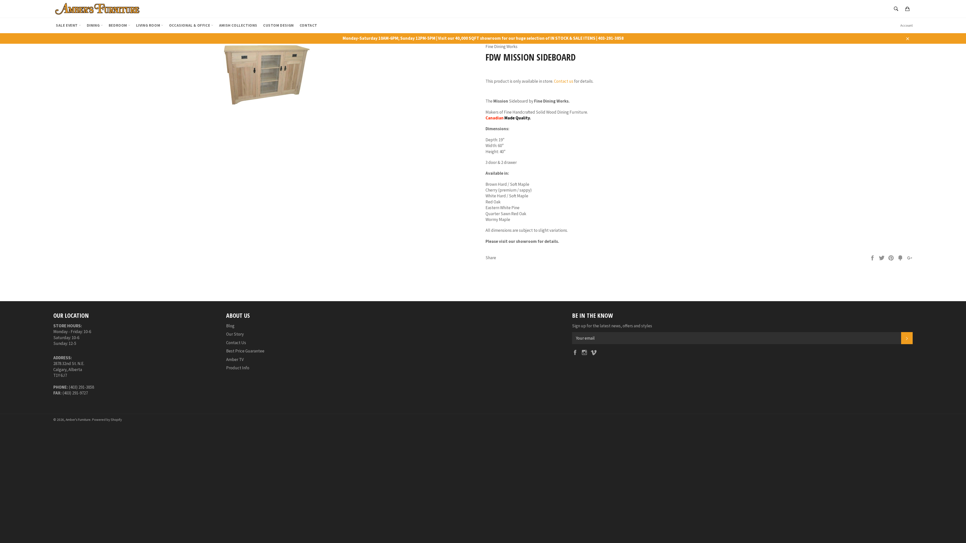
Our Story (235, 334)
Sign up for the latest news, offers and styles (612, 326)
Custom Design (278, 25)
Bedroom (118, 25)
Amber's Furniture (78, 420)
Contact (308, 25)
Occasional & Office (190, 25)
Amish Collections (238, 25)
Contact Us (236, 342)
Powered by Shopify (107, 420)
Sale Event (67, 25)
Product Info (237, 368)
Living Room (148, 25)
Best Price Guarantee (245, 351)
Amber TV (235, 359)
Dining (94, 25)
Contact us (563, 81)
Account (906, 25)
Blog (230, 326)
